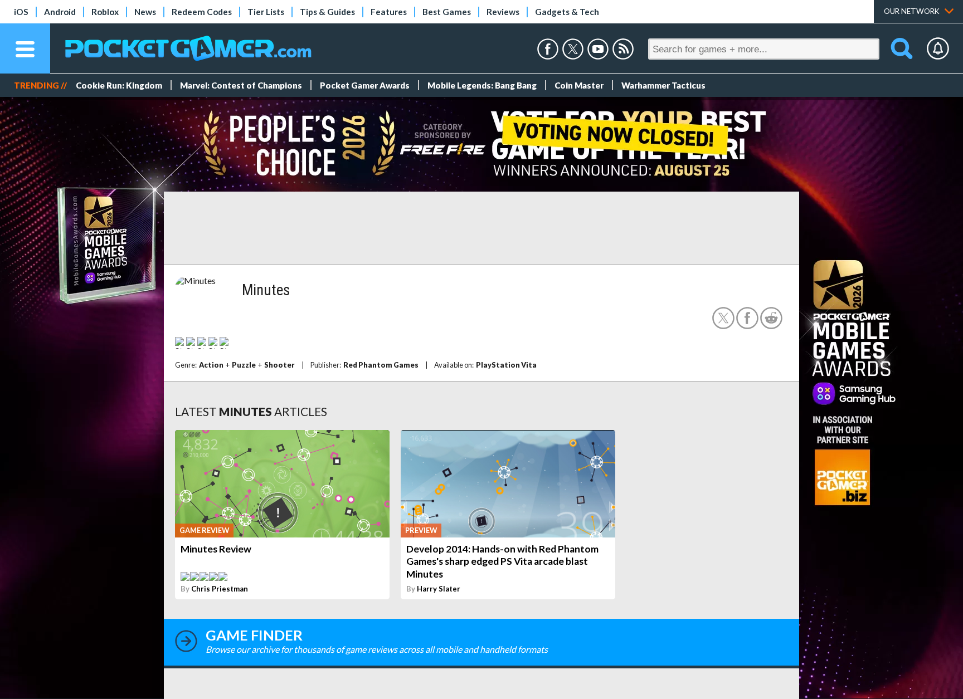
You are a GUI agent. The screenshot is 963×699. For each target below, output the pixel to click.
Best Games (446, 12)
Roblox (105, 12)
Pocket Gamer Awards (365, 85)
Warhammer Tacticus (663, 85)
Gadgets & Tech (567, 12)
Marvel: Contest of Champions (241, 85)
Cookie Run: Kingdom (119, 85)
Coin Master (579, 85)
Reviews (503, 12)
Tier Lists (265, 12)
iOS (21, 12)
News (145, 12)
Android (60, 12)
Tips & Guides (327, 12)
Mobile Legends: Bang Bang (482, 85)
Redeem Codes (202, 12)
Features (389, 12)
